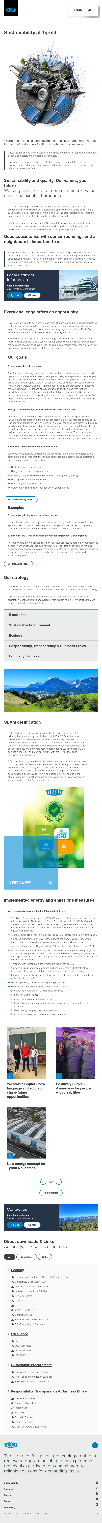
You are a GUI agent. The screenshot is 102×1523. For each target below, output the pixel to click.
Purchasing (9, 1507)
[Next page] (59, 1182)
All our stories (51, 1192)
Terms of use (42, 1513)
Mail (34, 295)
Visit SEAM (20, 882)
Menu (79, 9)
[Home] (11, 8)
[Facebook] (97, 1493)
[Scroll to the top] (95, 1445)
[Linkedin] (97, 1482)
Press (7, 1501)
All (9, 1256)
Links (45, 1256)
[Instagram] (97, 1488)
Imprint (7, 1513)
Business (9, 1489)
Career (7, 1495)
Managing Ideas (20, 563)
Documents (27, 1256)
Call (17, 295)
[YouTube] (97, 1499)
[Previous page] (43, 1182)
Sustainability (11, 1483)
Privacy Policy (23, 1513)
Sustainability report (22, 499)
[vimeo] (97, 1504)
